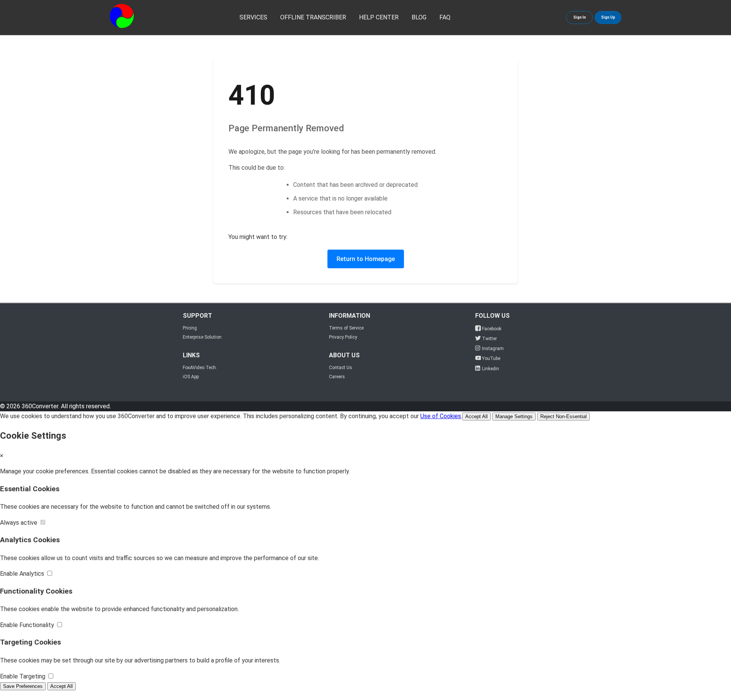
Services (253, 17)
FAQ (444, 17)
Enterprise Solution (202, 337)
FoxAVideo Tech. (200, 367)
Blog (419, 17)
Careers (337, 376)
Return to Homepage (366, 259)
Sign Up (608, 17)
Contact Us (340, 367)
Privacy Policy (343, 337)
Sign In (579, 17)
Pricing (190, 328)
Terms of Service (346, 328)
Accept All (476, 416)
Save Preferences (23, 686)
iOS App (191, 376)
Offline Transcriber (313, 17)
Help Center (379, 17)
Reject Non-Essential (563, 416)
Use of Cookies (440, 416)
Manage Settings (514, 416)
